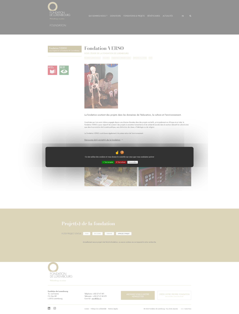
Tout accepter (108, 162)
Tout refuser (121, 162)
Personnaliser (132, 162)
